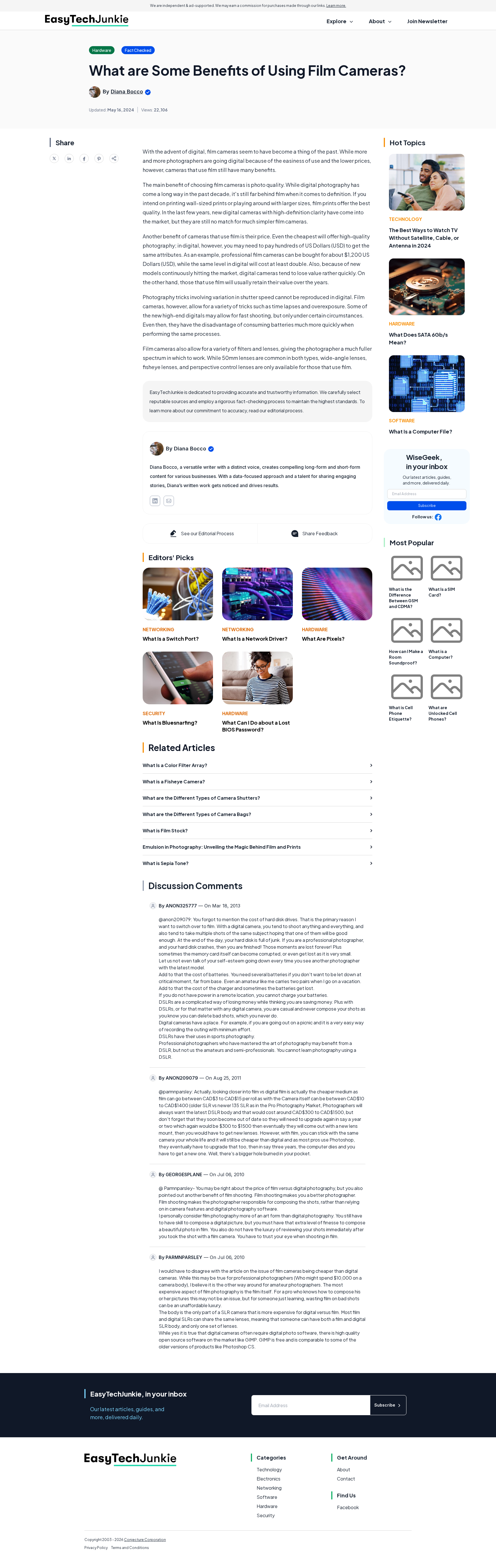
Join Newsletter (427, 21)
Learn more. (336, 5)
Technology (405, 219)
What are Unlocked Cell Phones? (443, 713)
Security (154, 713)
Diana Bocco (127, 92)
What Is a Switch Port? (171, 638)
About (343, 1469)
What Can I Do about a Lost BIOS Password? (256, 726)
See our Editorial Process (207, 533)
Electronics (268, 1479)
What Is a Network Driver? (255, 638)
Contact (346, 1479)
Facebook (348, 1507)
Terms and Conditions (130, 1548)
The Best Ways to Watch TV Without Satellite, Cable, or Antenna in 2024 (424, 238)
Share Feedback (320, 533)
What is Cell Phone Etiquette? (401, 713)
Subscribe (427, 505)
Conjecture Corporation (145, 1540)
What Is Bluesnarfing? (170, 722)
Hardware (315, 629)
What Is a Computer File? (420, 431)
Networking (158, 629)
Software (402, 420)
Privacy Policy (96, 1548)
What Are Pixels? (323, 638)
